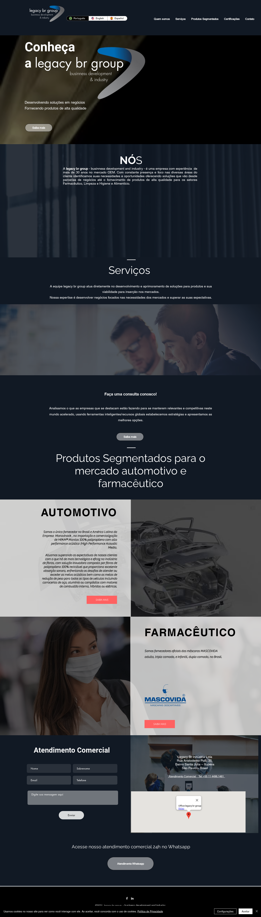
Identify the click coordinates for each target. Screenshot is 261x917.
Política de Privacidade (150, 911)
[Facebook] (127, 898)
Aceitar (245, 911)
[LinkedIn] (132, 898)
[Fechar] (257, 911)
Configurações (225, 911)
